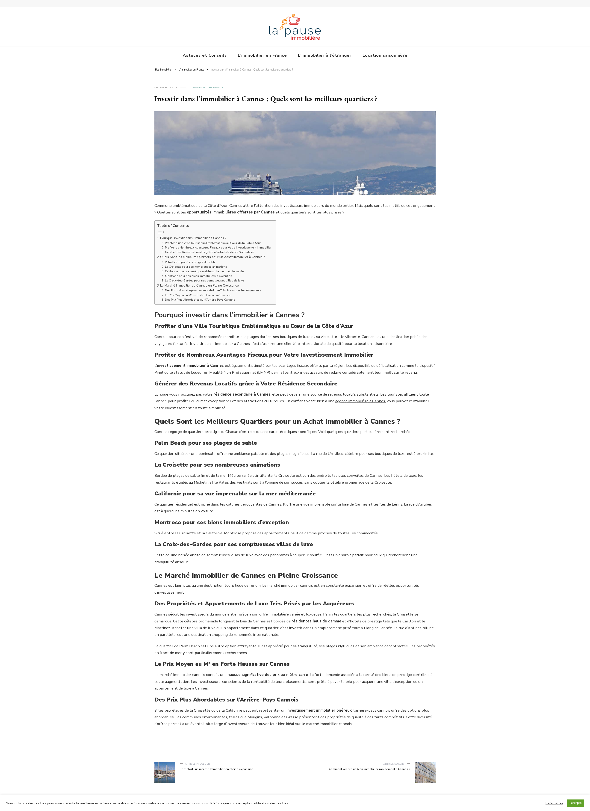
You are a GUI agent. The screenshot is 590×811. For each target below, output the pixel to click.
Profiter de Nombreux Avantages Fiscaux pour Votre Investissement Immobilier (218, 247)
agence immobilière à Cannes (360, 401)
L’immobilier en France (262, 55)
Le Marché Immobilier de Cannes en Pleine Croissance (199, 285)
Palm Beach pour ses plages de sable (190, 262)
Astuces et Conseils (205, 55)
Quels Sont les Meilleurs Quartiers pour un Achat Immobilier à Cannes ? (212, 257)
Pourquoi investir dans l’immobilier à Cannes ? (193, 238)
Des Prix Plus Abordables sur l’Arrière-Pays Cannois (200, 300)
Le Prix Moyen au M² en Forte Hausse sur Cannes (197, 295)
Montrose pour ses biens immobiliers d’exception (198, 276)
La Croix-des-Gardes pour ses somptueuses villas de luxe (204, 280)
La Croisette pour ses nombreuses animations (196, 267)
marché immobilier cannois (290, 585)
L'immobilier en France (206, 87)
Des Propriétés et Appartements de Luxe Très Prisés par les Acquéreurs (213, 290)
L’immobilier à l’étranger (324, 55)
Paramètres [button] (554, 803)
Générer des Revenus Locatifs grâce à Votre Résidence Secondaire (209, 252)
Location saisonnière (385, 55)
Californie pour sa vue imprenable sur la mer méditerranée (204, 271)
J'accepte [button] (575, 803)
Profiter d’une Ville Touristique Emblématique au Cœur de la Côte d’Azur (213, 243)
